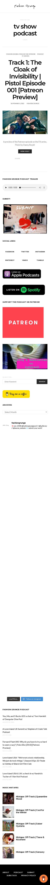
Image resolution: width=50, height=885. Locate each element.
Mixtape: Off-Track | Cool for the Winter (30, 811)
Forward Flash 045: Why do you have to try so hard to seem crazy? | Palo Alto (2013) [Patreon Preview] (25, 744)
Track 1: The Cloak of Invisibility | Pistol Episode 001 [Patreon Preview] (25, 80)
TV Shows (25, 56)
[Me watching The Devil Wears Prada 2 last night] (25, 550)
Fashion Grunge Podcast (16, 709)
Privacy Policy (28, 875)
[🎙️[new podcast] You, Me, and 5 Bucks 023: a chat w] (25, 497)
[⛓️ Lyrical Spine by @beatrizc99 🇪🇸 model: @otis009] (25, 682)
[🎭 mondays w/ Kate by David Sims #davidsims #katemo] (25, 444)
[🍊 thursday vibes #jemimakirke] (25, 524)
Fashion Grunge (33, 103)
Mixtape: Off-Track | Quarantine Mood (31, 797)
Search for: (7, 377)
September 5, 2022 (17, 103)
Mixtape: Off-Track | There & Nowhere (30, 838)
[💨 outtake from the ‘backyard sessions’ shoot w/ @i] (25, 576)
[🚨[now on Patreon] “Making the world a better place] (25, 655)
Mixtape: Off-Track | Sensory (30, 852)
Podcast (40, 54)
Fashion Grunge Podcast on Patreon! (21, 54)
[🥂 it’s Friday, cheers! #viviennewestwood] (25, 471)
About (6, 872)
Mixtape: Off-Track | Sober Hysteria (29, 825)
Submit (30, 872)
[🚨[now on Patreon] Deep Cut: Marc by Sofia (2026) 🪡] (25, 629)
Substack (12, 875)
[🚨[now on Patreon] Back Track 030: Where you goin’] (25, 603)
